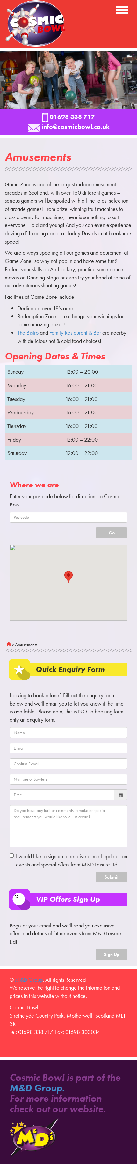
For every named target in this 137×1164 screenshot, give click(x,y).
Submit (112, 877)
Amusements (26, 644)
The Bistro (28, 332)
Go (112, 533)
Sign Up (111, 954)
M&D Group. (37, 1088)
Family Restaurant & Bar (75, 332)
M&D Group (29, 979)
